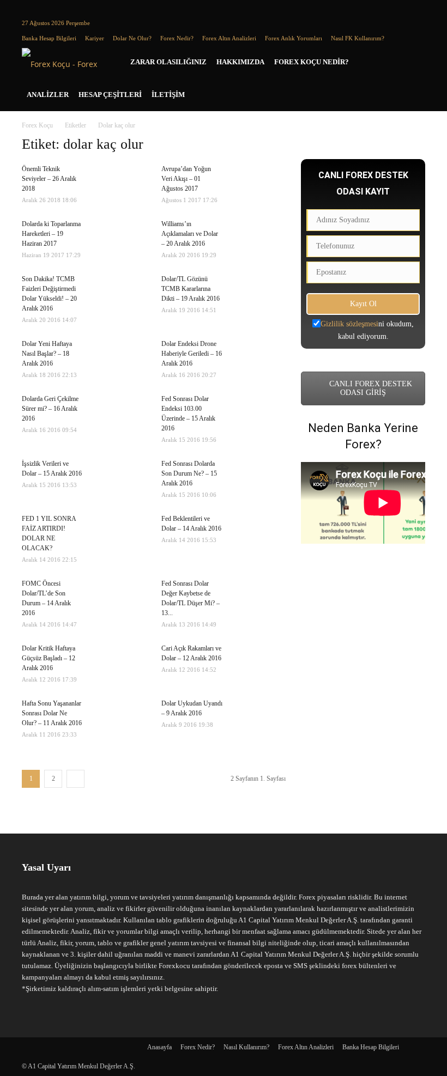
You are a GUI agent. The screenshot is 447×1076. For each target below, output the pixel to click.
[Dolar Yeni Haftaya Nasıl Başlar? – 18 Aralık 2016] (119, 358)
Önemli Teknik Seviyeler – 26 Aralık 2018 (49, 178)
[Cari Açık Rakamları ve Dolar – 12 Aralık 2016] (258, 662)
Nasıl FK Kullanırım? (357, 38)
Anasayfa (159, 1047)
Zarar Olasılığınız (168, 62)
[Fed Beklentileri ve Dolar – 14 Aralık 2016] (258, 533)
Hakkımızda (240, 62)
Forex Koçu (37, 125)
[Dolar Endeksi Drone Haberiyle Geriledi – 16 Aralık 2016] (258, 358)
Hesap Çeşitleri (110, 94)
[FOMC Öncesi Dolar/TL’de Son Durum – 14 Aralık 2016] (119, 598)
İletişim (168, 94)
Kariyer (94, 38)
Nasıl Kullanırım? (246, 1047)
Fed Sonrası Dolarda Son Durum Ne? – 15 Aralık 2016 (189, 473)
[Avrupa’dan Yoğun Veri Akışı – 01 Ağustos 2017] (258, 183)
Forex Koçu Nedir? (311, 62)
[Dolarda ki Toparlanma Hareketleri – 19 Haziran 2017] (119, 238)
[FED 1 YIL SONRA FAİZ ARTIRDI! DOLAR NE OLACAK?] (119, 533)
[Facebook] (30, 7)
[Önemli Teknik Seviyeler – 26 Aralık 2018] (119, 180)
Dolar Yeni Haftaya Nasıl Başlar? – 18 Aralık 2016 (47, 353)
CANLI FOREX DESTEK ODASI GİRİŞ (369, 388)
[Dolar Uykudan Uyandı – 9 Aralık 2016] (258, 721)
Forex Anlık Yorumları (293, 38)
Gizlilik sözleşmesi (349, 324)
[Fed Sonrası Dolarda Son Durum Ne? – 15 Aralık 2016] (258, 478)
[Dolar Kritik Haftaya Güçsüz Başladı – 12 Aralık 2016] (119, 662)
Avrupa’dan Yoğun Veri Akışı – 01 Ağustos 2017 (186, 178)
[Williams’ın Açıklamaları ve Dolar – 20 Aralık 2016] (258, 238)
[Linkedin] (48, 7)
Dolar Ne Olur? (132, 38)
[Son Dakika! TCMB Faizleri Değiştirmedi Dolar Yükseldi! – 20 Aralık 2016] (119, 293)
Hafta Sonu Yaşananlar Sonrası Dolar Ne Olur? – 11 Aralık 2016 (52, 713)
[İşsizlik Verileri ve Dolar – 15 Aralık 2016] (119, 478)
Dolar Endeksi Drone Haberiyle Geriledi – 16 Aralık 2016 (191, 353)
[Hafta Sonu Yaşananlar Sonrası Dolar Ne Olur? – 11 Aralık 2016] (119, 717)
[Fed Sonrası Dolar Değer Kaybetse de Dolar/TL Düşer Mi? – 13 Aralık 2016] (258, 598)
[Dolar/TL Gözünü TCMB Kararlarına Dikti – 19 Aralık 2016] (258, 293)
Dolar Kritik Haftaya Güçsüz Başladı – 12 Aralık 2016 (48, 658)
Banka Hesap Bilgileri (49, 38)
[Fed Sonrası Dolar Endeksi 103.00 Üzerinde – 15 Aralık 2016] (258, 413)
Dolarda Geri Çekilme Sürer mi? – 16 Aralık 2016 (50, 408)
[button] (412, 62)
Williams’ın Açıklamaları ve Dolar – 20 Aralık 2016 (189, 233)
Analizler (48, 94)
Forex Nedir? (177, 38)
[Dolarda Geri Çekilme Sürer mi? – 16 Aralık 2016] (119, 413)
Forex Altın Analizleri (229, 38)
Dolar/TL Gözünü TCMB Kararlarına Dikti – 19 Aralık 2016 (190, 288)
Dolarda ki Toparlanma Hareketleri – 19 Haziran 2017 (51, 233)
